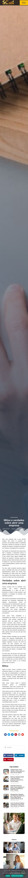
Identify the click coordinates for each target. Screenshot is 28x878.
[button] (17, 2)
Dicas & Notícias (14, 517)
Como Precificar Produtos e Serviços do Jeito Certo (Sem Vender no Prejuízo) (17, 804)
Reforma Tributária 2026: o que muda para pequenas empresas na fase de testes (17, 779)
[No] (25, 873)
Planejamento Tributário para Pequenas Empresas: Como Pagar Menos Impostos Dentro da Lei (17, 796)
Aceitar (8, 875)
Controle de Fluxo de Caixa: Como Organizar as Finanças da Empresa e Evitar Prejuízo (17, 788)
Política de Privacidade (17, 875)
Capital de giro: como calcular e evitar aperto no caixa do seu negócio (17, 771)
